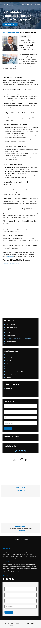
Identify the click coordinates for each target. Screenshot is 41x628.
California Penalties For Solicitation (15, 330)
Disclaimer (4, 622)
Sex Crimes (9, 369)
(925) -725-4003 (22, 530)
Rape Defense (10, 344)
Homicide (9, 366)
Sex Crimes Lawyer (11, 324)
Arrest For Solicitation (12, 327)
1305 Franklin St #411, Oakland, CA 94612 (20, 493)
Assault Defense (10, 355)
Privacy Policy (10, 622)
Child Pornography (11, 332)
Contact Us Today (10, 24)
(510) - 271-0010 (22, 495)
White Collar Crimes (11, 374)
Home (3, 32)
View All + (9, 377)
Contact (4, 72)
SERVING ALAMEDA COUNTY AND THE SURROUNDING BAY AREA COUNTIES (20, 1)
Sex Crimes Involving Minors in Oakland (16, 371)
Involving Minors (11, 335)
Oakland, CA (20, 491)
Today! (20, 539)
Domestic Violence (11, 357)
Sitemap (15, 622)
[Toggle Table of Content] (29, 36)
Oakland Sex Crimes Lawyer (12, 32)
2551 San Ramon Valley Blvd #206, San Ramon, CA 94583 (20, 528)
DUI (7, 363)
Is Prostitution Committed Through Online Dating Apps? (19, 338)
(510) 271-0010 (34, 4)
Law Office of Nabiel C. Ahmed (14, 72)
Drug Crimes (9, 360)
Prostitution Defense (11, 341)
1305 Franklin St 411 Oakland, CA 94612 (11, 263)
